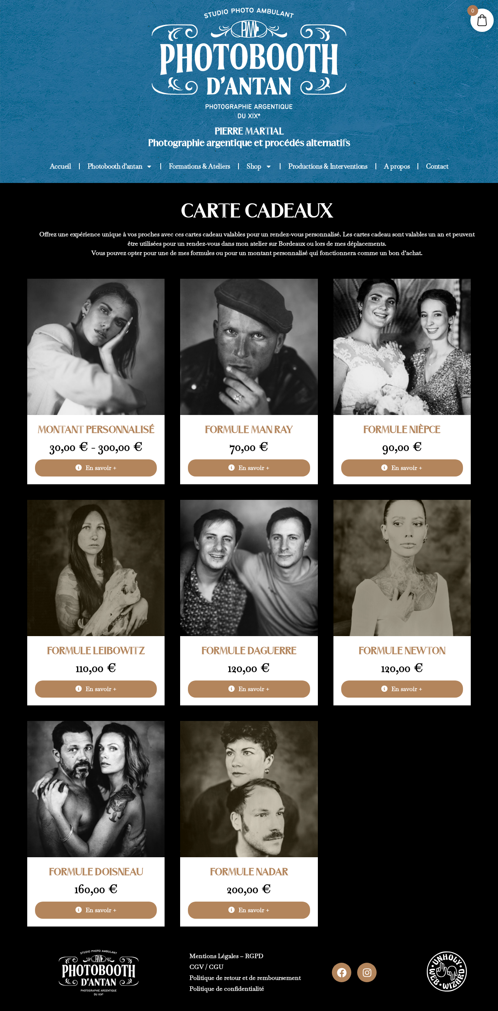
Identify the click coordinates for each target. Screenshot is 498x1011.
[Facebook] (341, 972)
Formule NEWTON (402, 651)
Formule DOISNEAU (96, 872)
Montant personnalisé (96, 430)
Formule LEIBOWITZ (96, 651)
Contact (437, 166)
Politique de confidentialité (226, 989)
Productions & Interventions (328, 166)
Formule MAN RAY (249, 430)
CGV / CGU (206, 967)
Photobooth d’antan (115, 166)
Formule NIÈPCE (401, 430)
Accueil (60, 166)
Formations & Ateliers (199, 166)
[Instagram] (367, 972)
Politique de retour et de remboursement (245, 978)
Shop (254, 166)
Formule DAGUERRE (249, 651)
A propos (397, 166)
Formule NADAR (249, 872)
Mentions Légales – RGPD (226, 956)
